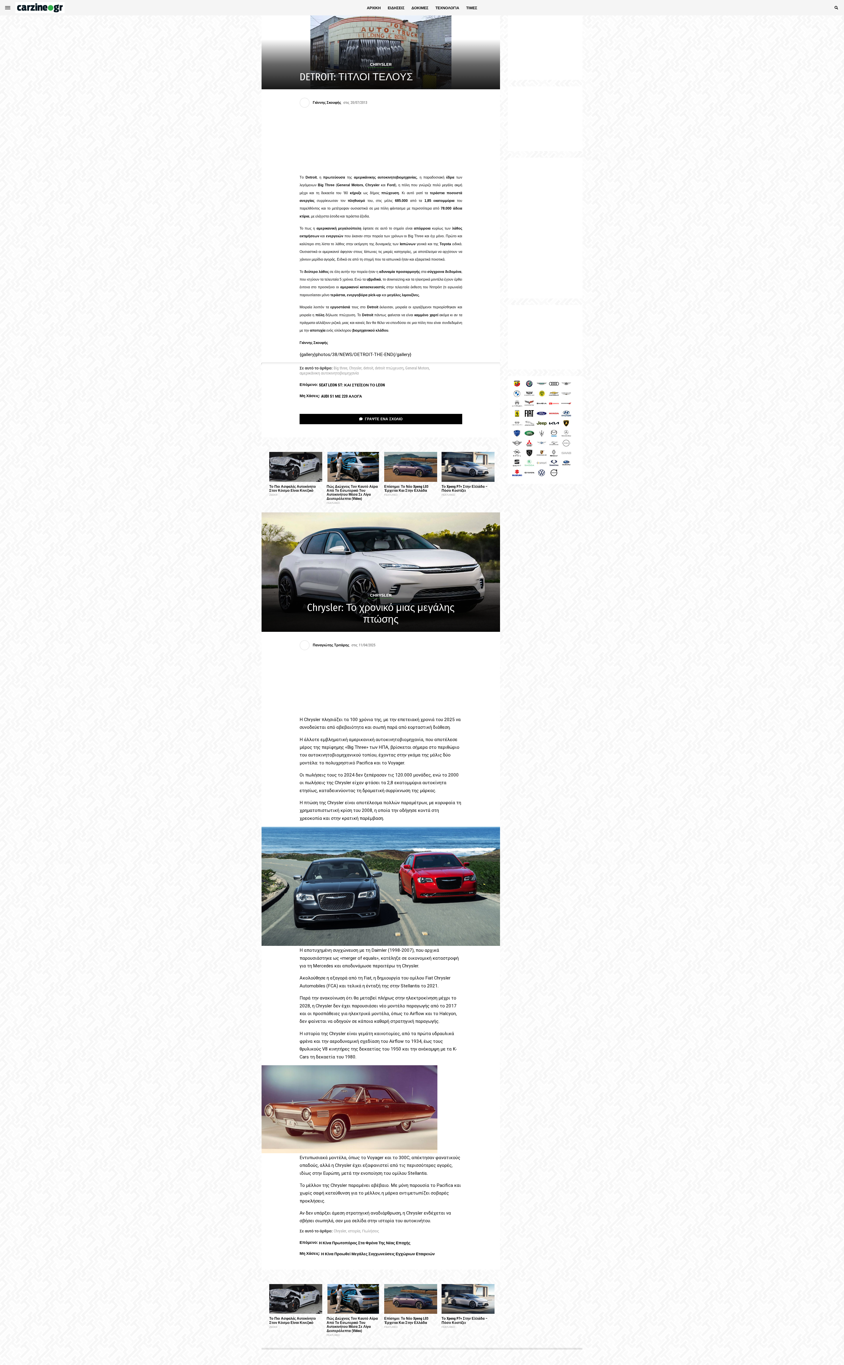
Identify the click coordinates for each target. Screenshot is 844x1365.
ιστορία (354, 1231)
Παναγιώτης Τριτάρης (331, 645)
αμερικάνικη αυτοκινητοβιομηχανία (329, 373)
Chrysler (355, 368)
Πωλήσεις (370, 1231)
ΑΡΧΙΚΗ (374, 8)
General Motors (417, 368)
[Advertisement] (545, 228)
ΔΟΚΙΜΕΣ (419, 8)
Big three (340, 368)
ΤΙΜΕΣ (471, 8)
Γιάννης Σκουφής (327, 103)
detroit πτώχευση (389, 368)
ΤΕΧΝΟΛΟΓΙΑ (447, 8)
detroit (368, 368)
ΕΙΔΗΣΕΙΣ (396, 8)
